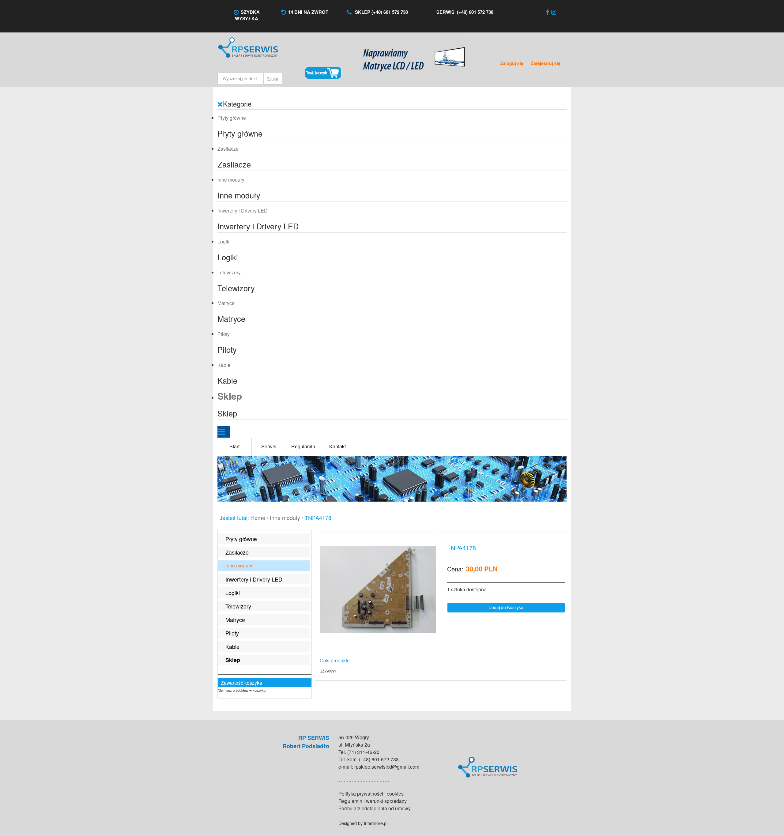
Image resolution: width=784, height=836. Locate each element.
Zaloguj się (512, 63)
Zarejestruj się (545, 63)
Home (258, 518)
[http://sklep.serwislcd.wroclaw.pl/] (378, 589)
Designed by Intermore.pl (362, 823)
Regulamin (303, 446)
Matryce (226, 303)
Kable (223, 364)
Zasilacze (228, 148)
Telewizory (229, 272)
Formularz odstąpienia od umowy (374, 808)
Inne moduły (230, 179)
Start (234, 446)
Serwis (268, 446)
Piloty (223, 333)
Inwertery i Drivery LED (242, 210)
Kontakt (337, 446)
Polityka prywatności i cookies (371, 793)
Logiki (224, 241)
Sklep (229, 395)
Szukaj (272, 79)
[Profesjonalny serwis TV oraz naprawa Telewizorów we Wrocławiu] (392, 29)
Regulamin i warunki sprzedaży (372, 800)
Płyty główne (231, 117)
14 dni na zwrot (308, 12)
